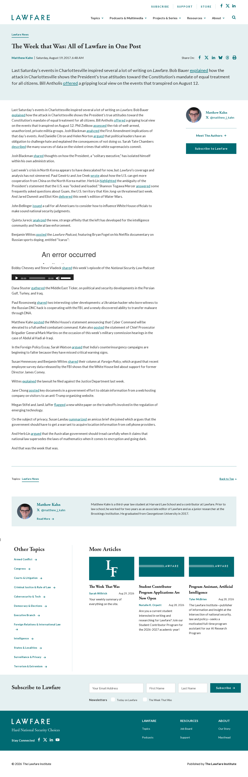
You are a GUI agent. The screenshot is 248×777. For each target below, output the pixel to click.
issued (37, 206)
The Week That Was (104, 586)
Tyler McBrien (198, 599)
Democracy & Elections (29, 605)
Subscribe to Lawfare (211, 148)
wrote (94, 176)
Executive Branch (26, 615)
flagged (59, 405)
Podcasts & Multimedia (126, 18)
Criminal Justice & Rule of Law (33, 587)
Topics (95, 18)
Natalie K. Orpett (150, 605)
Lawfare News (20, 34)
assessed (100, 125)
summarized (78, 419)
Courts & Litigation (27, 577)
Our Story (224, 728)
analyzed (92, 131)
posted (41, 234)
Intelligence (22, 638)
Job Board (186, 728)
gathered (38, 288)
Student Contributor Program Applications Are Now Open (159, 592)
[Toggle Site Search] (234, 17)
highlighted (108, 181)
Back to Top (227, 478)
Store (206, 6)
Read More (43, 518)
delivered (65, 196)
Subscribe (160, 6)
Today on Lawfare (127, 700)
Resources (194, 18)
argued (98, 136)
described (19, 147)
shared (39, 156)
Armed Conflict (24, 559)
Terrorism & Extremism (29, 666)
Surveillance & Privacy (29, 657)
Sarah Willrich (98, 593)
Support (185, 6)
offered (70, 83)
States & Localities (27, 647)
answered (143, 186)
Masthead (224, 737)
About (216, 18)
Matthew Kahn (22, 58)
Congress (21, 568)
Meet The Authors (209, 135)
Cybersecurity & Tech (28, 596)
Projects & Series (165, 18)
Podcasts (147, 737)
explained (199, 70)
